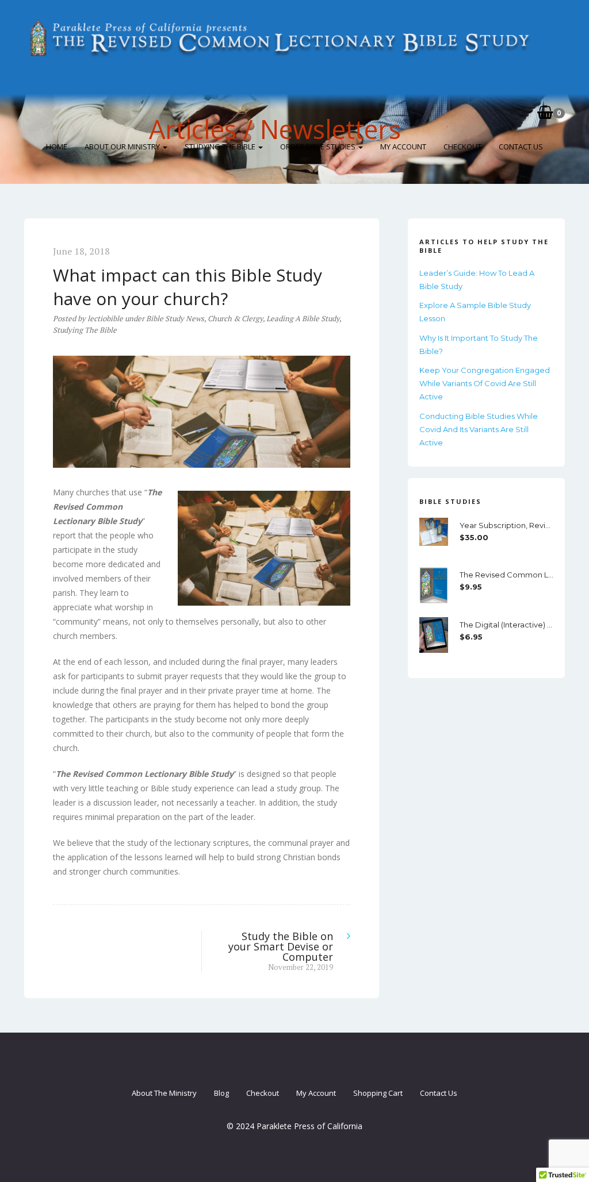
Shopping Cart (378, 1093)
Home (56, 146)
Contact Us (521, 146)
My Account (403, 146)
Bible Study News (175, 318)
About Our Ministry (123, 146)
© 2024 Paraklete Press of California (294, 1126)
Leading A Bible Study (302, 318)
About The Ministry (164, 1093)
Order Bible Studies (318, 146)
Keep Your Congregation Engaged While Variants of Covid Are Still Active (484, 383)
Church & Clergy (235, 318)
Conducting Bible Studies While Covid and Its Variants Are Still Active (478, 429)
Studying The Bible (221, 146)
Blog (221, 1093)
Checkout (462, 146)
